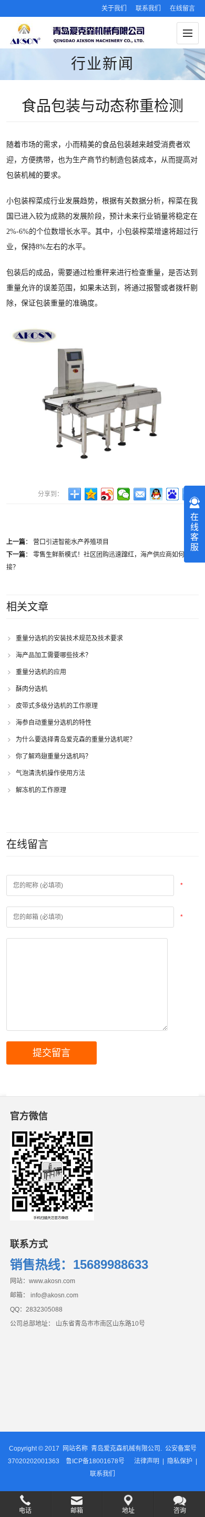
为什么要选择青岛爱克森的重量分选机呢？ (76, 739)
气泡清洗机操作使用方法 (50, 773)
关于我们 (114, 8)
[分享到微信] (123, 494)
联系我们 (148, 8)
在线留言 (182, 8)
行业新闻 (102, 64)
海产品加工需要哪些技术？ (53, 655)
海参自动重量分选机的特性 (53, 722)
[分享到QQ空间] (91, 494)
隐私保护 (179, 1461)
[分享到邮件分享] (140, 494)
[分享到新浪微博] (107, 494)
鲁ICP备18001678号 (95, 1461)
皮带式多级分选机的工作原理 (57, 706)
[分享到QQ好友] (156, 494)
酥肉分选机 (31, 689)
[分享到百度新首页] (172, 494)
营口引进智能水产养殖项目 (71, 542)
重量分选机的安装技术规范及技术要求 (69, 638)
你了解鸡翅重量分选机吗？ (53, 756)
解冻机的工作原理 (41, 790)
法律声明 (146, 1461)
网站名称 (75, 1448)
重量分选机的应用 (41, 672)
